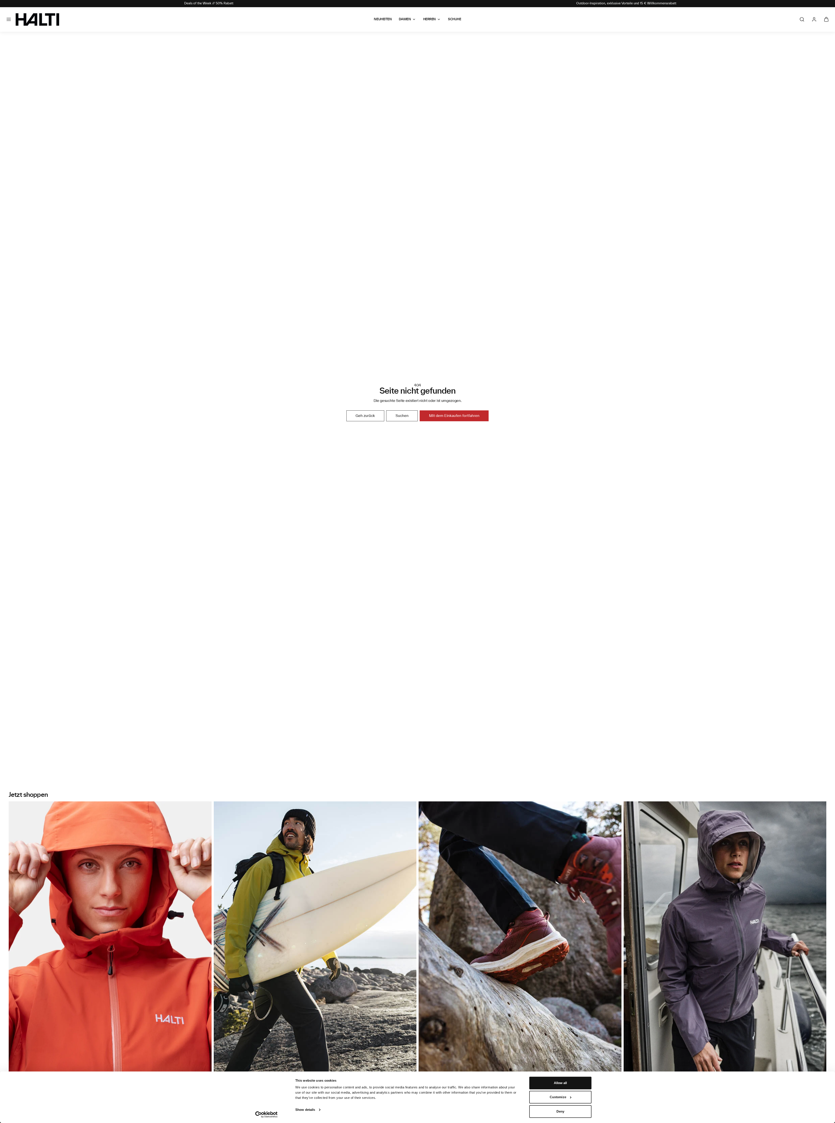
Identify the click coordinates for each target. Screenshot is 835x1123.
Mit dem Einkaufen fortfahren (454, 416)
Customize (558, 1097)
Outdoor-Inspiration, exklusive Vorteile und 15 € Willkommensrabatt (626, 3)
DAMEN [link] (405, 19)
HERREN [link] (429, 19)
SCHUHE (454, 19)
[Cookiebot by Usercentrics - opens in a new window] (266, 1114)
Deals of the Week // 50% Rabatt (208, 3)
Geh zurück (365, 416)
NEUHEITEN (383, 19)
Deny (560, 1111)
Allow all (560, 1083)
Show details (305, 1109)
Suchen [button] (402, 416)
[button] (8, 19)
